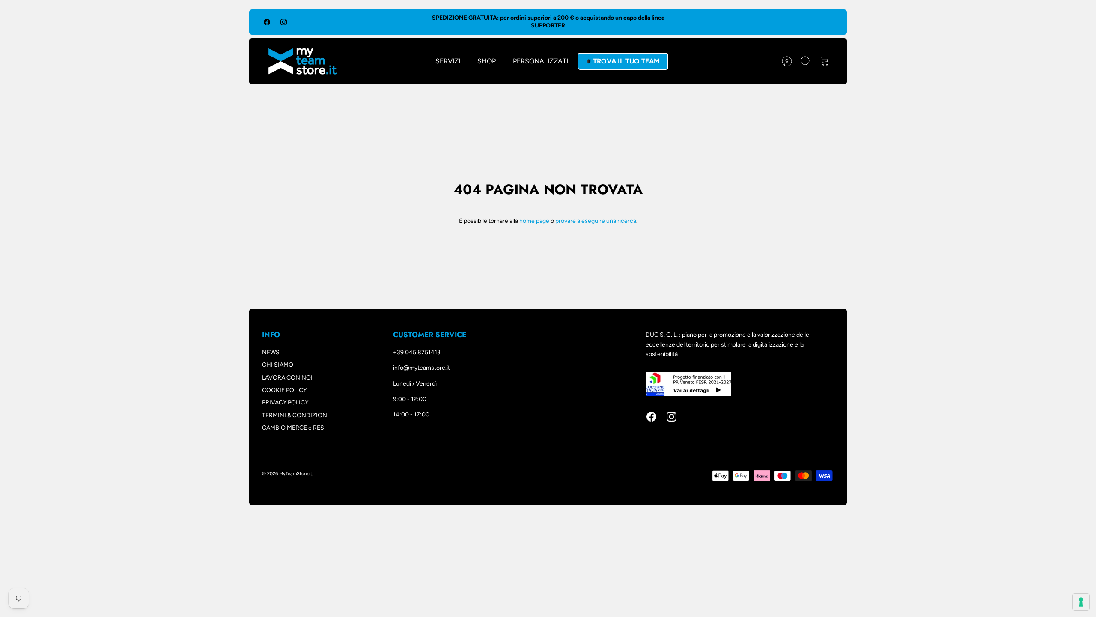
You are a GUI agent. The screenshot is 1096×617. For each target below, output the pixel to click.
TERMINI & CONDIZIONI (295, 415)
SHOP (486, 61)
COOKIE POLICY (284, 390)
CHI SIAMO (277, 364)
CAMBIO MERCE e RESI (294, 427)
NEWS (271, 352)
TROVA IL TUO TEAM (626, 61)
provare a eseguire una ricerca (595, 221)
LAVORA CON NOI (287, 377)
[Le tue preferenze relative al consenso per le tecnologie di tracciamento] (1081, 602)
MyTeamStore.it (295, 473)
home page (534, 221)
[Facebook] (267, 22)
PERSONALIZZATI (540, 61)
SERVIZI (447, 61)
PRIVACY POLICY (285, 402)
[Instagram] (283, 22)
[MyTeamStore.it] (302, 61)
